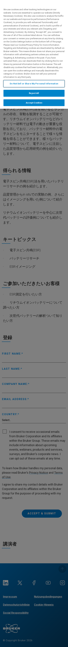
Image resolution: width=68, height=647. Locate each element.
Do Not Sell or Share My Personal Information (34, 83)
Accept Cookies (34, 102)
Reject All (34, 93)
